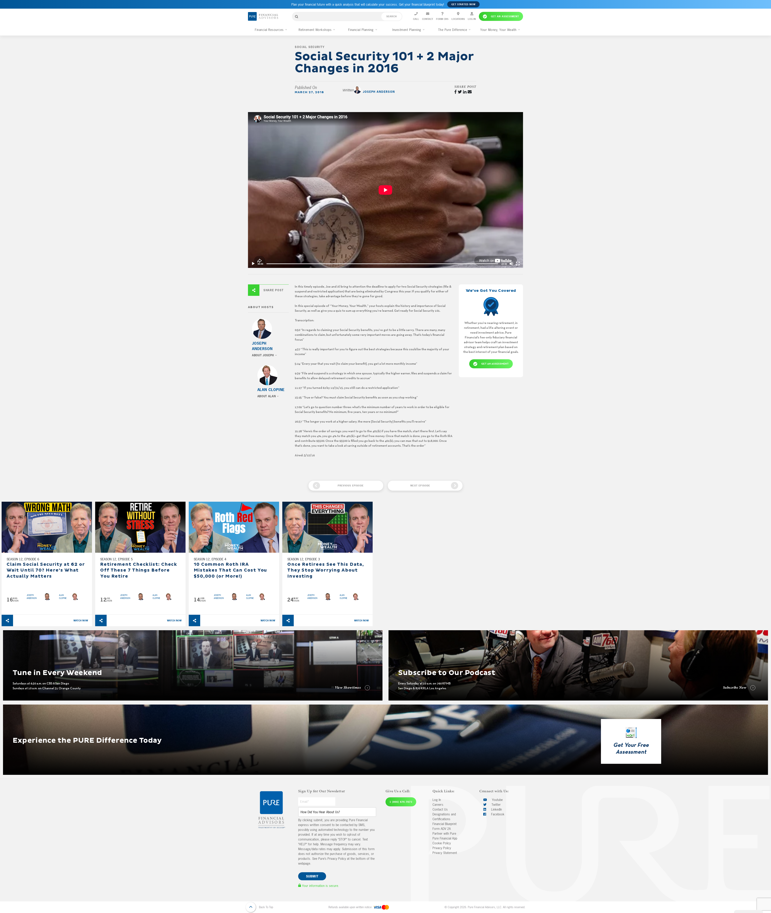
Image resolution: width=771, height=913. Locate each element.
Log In (436, 800)
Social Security (309, 47)
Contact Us (440, 809)
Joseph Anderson (379, 92)
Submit (312, 876)
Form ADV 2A (441, 828)
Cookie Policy (441, 843)
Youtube (497, 800)
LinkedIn (496, 809)
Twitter (496, 804)
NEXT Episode (420, 485)
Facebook (497, 814)
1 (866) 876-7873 (401, 802)
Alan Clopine (271, 389)
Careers (437, 804)
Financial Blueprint (444, 824)
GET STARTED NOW (463, 4)
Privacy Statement (444, 853)
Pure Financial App (444, 838)
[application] (385, 190)
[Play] (253, 264)
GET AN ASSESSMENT (495, 364)
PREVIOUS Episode (351, 485)
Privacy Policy (441, 848)
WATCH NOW (80, 620)
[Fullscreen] (518, 264)
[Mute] (511, 264)
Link (5, 632)
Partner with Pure (444, 833)
